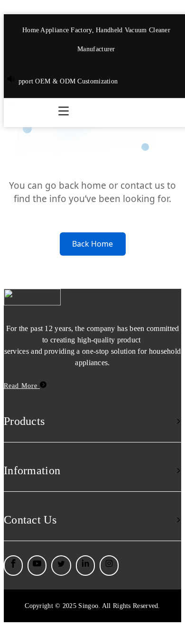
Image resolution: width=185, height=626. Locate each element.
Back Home (92, 244)
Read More (22, 385)
